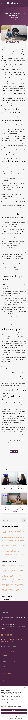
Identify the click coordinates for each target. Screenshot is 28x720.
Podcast (5, 655)
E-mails (14, 20)
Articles (5, 670)
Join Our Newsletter (9, 651)
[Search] (24, 520)
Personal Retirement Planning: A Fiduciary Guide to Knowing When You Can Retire (13, 555)
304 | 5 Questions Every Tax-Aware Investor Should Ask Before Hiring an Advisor (13, 585)
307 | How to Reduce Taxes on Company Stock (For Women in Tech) (12, 571)
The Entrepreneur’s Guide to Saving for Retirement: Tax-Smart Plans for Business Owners (13, 531)
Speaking (6, 677)
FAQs (4, 666)
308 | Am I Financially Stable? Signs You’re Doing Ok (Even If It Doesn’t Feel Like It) (13, 566)
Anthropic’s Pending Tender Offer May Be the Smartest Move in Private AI (13, 550)
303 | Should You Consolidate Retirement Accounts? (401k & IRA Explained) (12, 590)
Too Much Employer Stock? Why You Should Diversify (13, 546)
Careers (5, 680)
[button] (7, 42)
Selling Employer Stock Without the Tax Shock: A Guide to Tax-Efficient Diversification (14, 536)
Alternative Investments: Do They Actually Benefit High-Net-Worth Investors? (14, 509)
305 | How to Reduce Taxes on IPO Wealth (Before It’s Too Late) (13, 580)
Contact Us (4, 620)
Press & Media (7, 673)
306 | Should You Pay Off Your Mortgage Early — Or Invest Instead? (13, 575)
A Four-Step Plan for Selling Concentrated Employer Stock (13, 541)
